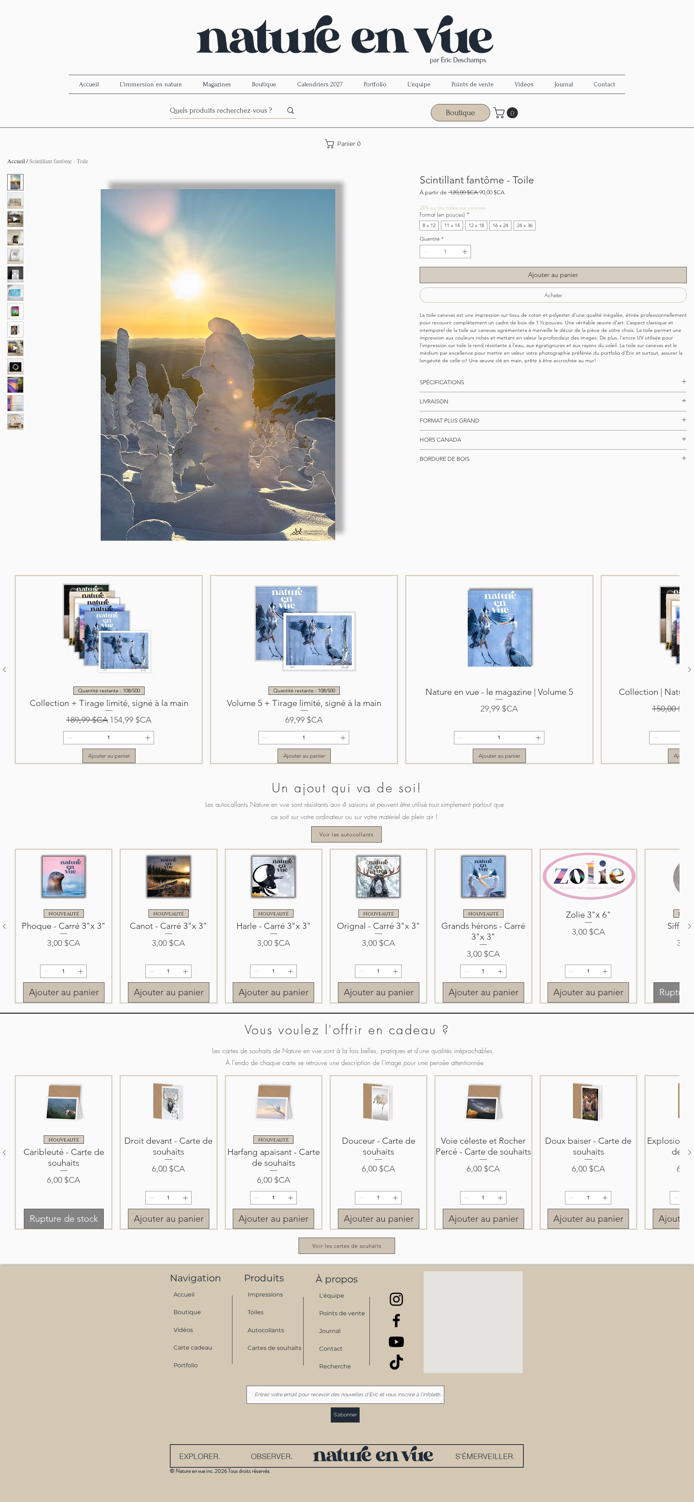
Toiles (256, 1312)
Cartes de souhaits (271, 1348)
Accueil (16, 161)
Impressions (265, 1294)
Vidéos (183, 1329)
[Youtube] (396, 1342)
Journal (329, 1331)
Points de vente (342, 1313)
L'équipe (331, 1295)
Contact (331, 1348)
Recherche (335, 1366)
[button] (506, 112)
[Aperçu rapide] (63, 877)
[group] (347, 670)
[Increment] (465, 251)
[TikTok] (396, 1363)
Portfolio (186, 1365)
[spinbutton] (445, 251)
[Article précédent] (4, 669)
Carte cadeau (193, 1347)
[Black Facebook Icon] (396, 1320)
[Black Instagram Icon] (396, 1299)
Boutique (187, 1312)
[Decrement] (425, 251)
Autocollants (266, 1330)
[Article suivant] (689, 669)
